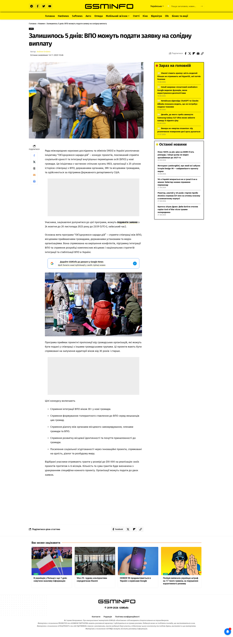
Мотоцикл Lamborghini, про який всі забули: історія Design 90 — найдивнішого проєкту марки (179, 168)
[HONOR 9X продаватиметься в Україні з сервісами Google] (138, 561)
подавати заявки (127, 222)
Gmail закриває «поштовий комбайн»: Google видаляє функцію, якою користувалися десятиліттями (177, 90)
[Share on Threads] (34, 168)
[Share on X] (190, 53)
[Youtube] (49, 6)
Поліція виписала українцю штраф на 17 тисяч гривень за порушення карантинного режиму (180, 581)
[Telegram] (31, 6)
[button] (202, 53)
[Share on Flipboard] (194, 53)
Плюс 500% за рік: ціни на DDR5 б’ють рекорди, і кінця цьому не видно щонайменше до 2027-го (176, 155)
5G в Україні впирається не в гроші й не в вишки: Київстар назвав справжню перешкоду (177, 182)
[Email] (198, 53)
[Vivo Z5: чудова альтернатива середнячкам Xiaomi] (95, 561)
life (31, 28)
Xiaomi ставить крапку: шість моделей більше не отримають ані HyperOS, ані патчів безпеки (179, 76)
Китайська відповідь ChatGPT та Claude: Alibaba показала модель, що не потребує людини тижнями (178, 104)
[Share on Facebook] (185, 53)
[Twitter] (43, 6)
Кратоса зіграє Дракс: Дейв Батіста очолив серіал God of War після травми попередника (178, 209)
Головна (32, 23)
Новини (41, 23)
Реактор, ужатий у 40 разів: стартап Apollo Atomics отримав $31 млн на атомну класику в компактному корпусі (179, 196)
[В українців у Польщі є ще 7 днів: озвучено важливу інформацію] (52, 561)
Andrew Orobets (43, 52)
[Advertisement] (93, 197)
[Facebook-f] (37, 6)
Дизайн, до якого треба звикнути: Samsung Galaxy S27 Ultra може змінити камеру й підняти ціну (176, 117)
